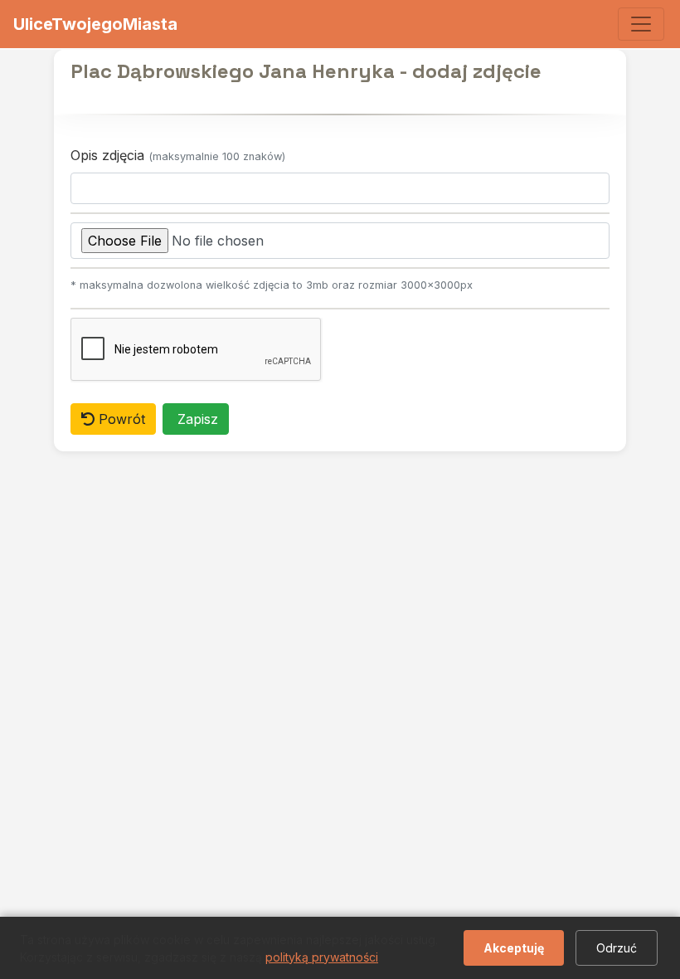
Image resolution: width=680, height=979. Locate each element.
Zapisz (195, 419)
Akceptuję (513, 948)
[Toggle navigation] (641, 24)
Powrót (120, 419)
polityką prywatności (321, 957)
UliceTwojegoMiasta (95, 24)
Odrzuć (616, 948)
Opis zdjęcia (177, 155)
